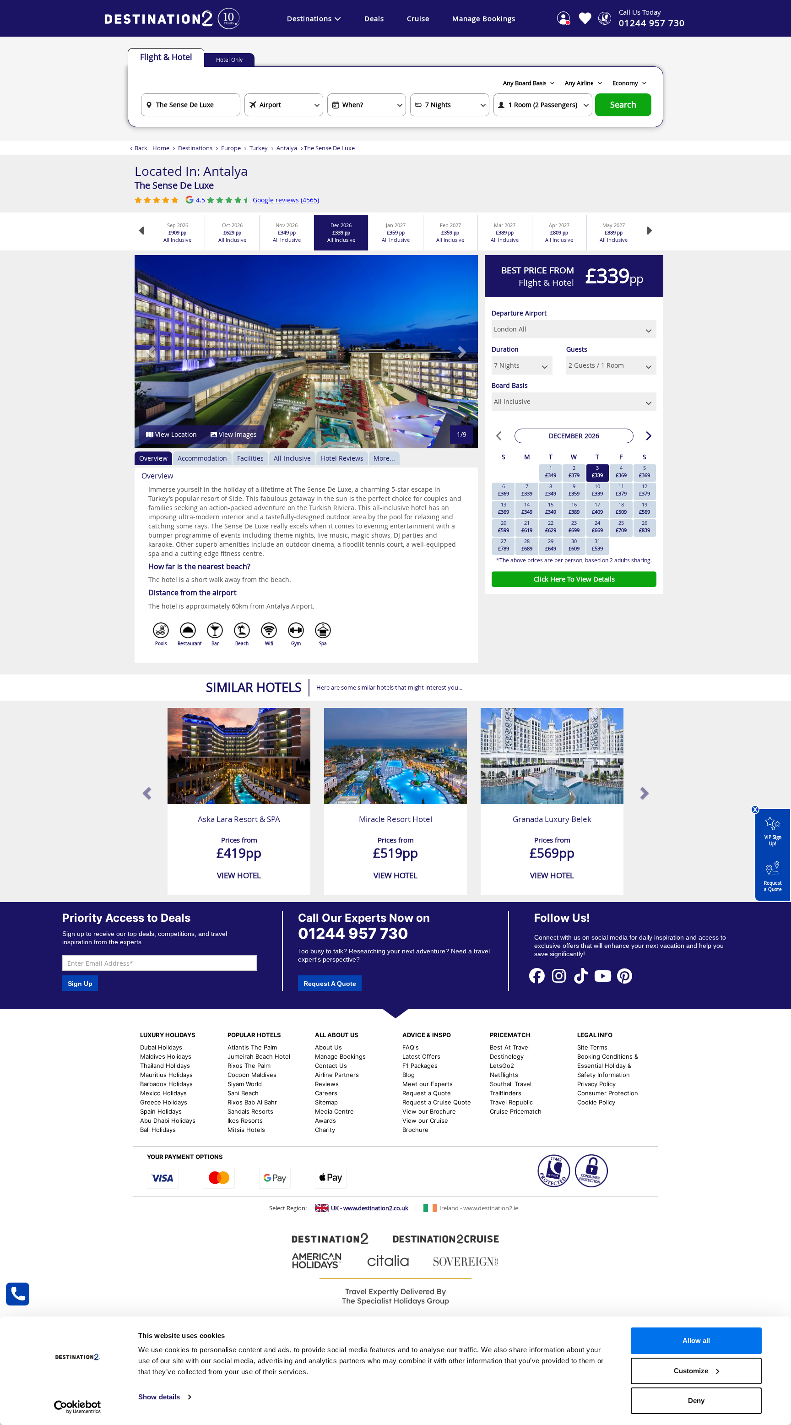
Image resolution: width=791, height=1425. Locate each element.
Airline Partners (337, 1074)
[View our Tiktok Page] (581, 975)
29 (550, 545)
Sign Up (80, 983)
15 (550, 508)
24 (597, 526)
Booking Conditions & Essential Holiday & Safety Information (607, 1065)
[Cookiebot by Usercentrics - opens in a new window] (78, 1407)
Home (160, 148)
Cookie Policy (596, 1102)
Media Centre (334, 1111)
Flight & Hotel (166, 56)
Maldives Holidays (165, 1056)
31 (597, 545)
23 (574, 526)
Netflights (504, 1074)
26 (644, 526)
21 (526, 526)
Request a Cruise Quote (436, 1102)
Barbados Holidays (166, 1084)
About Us (328, 1047)
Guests (576, 349)
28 (526, 545)
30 (574, 545)
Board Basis (510, 385)
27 (503, 545)
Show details (159, 1397)
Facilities (250, 458)
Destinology (507, 1056)
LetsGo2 (502, 1065)
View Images (237, 434)
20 (503, 526)
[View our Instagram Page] (559, 975)
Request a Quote (773, 886)
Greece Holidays (163, 1102)
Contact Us (331, 1065)
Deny (696, 1400)
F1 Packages (420, 1065)
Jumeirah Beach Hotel (259, 1056)
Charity (325, 1129)
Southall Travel (510, 1084)
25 (621, 526)
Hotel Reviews (342, 458)
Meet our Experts (427, 1084)
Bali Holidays (158, 1129)
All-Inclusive (292, 458)
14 (526, 508)
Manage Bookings (483, 18)
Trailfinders (505, 1093)
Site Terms (592, 1047)
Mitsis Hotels (246, 1129)
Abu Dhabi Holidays (167, 1120)
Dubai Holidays (161, 1047)
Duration (505, 349)
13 (503, 508)
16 (574, 508)
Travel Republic (511, 1102)
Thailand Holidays (165, 1065)
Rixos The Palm (249, 1065)
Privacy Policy (596, 1084)
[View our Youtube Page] (603, 975)
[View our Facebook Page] (537, 975)
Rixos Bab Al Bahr (252, 1102)
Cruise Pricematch (516, 1111)
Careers (326, 1093)
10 (597, 490)
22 (550, 526)
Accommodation (202, 458)
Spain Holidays (161, 1111)
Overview (153, 458)
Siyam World (245, 1084)
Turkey (258, 148)
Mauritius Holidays (166, 1074)
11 (621, 490)
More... (384, 458)
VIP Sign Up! (772, 840)
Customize (691, 1371)
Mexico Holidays (163, 1093)
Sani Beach (243, 1093)
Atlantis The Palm (252, 1047)
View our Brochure (429, 1111)
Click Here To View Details (574, 578)
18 (621, 508)
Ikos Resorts (245, 1120)
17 (597, 508)
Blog (408, 1074)
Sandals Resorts (250, 1111)
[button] (152, 351)
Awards (325, 1120)
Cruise (418, 18)
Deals (374, 18)
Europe (231, 148)
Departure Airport (519, 313)
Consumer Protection (607, 1093)
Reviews (327, 1084)
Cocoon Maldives (252, 1074)
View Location (175, 434)
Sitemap (326, 1102)
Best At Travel (510, 1047)
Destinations (309, 18)
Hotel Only (229, 59)
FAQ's (410, 1047)
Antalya (286, 148)
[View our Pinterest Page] (625, 975)
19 (644, 508)
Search (623, 104)
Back (141, 148)
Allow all (696, 1340)
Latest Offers (421, 1056)
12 (644, 490)
